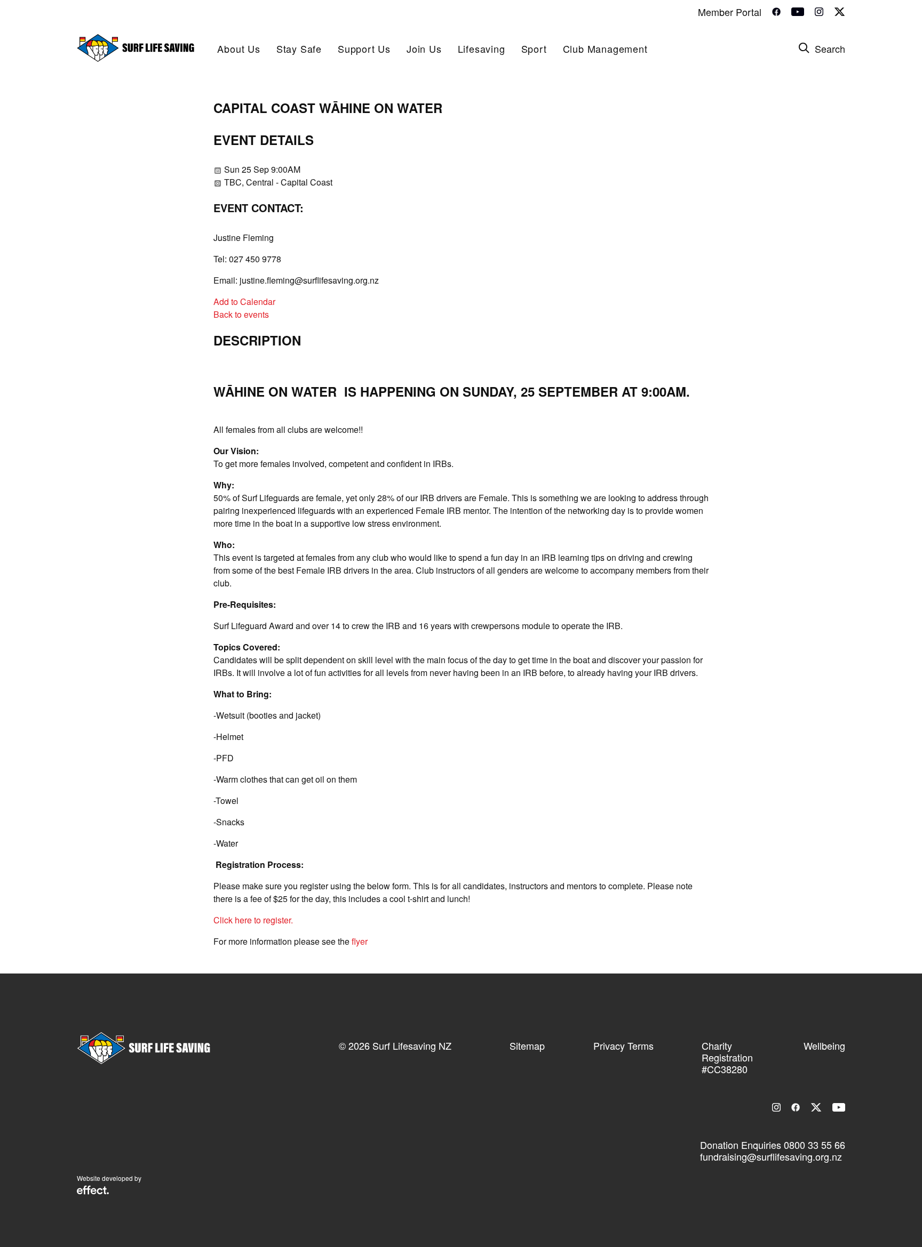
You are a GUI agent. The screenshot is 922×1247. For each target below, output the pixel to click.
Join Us (424, 48)
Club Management (605, 48)
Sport (534, 48)
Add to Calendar (244, 301)
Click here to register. (253, 920)
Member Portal (729, 12)
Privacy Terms (623, 1045)
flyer (360, 941)
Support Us (364, 48)
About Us (238, 48)
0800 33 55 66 (814, 1145)
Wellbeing (824, 1045)
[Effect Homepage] (93, 1191)
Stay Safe (299, 48)
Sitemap (527, 1045)
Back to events (241, 314)
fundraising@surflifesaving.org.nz (771, 1156)
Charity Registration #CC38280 (727, 1057)
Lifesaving (481, 48)
